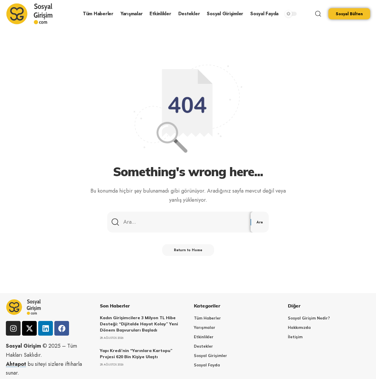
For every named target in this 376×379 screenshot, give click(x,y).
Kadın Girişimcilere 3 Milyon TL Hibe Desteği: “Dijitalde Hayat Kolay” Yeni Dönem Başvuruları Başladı (139, 324)
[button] (318, 14)
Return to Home (188, 250)
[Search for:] (185, 222)
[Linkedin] (45, 328)
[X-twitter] (29, 328)
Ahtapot (16, 364)
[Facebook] (61, 328)
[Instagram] (13, 328)
